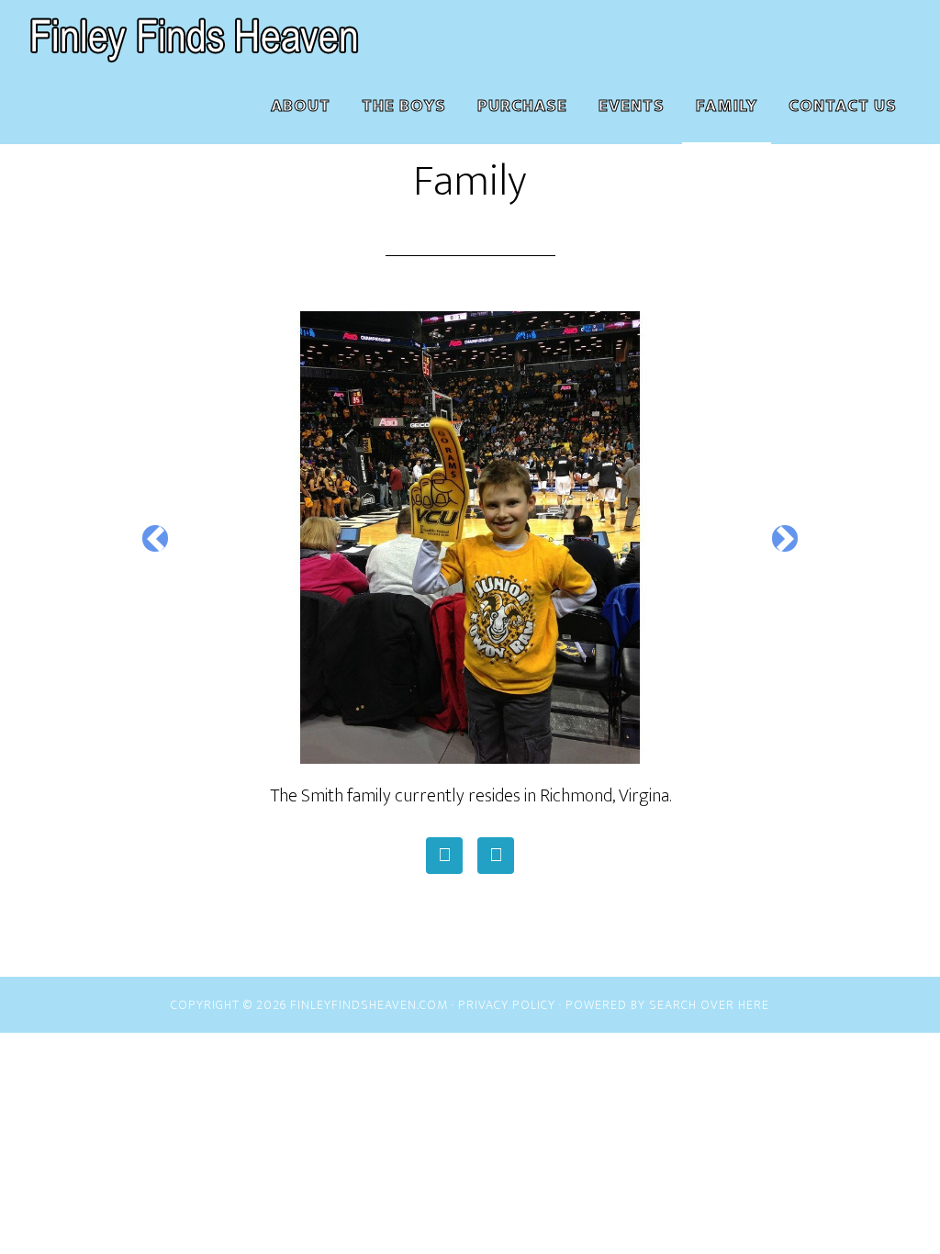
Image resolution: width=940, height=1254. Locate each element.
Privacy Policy (506, 1004)
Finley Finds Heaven (194, 35)
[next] (784, 538)
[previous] (155, 538)
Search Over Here (709, 1004)
